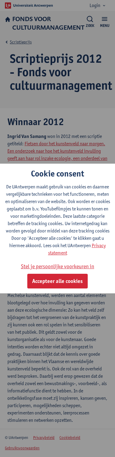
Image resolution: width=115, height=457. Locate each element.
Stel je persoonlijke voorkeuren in (57, 266)
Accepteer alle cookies (57, 281)
